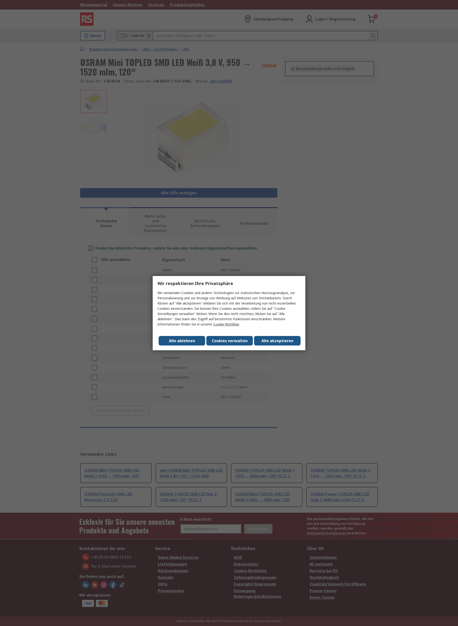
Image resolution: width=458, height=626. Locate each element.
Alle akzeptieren (277, 340)
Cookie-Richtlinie (226, 324)
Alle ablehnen (182, 340)
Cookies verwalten (230, 340)
